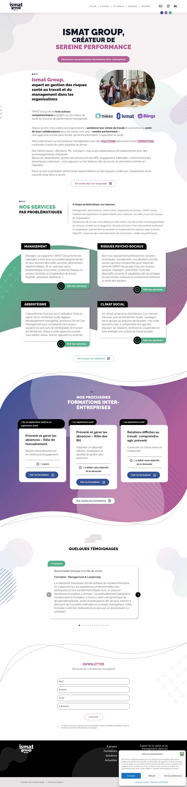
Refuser (151, 776)
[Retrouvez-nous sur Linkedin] (174, 6)
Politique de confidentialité (159, 782)
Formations (118, 6)
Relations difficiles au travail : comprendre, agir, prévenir (143, 436)
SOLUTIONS (108, 141)
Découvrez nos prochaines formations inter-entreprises (93, 59)
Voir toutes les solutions (91, 358)
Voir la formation (39, 474)
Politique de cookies (142, 782)
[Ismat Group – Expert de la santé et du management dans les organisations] (16, 6)
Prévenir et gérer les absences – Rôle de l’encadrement (40, 440)
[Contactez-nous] (160, 6)
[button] (182, 754)
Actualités (146, 6)
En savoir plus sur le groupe (91, 183)
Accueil (92, 6)
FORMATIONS (146, 141)
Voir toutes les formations (91, 500)
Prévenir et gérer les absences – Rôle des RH (91, 436)
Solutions (132, 6)
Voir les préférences (173, 776)
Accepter (131, 776)
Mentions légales (55, 782)
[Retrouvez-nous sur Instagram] (168, 6)
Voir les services (76, 286)
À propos (104, 6)
